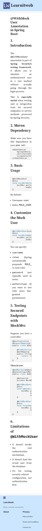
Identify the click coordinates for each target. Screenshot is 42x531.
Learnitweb (8, 502)
